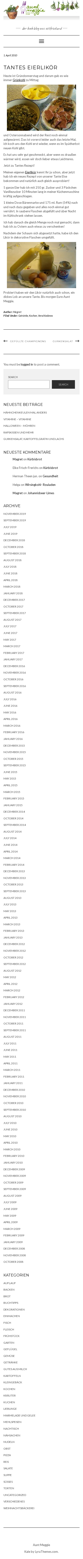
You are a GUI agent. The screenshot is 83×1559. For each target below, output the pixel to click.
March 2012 (11, 990)
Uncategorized (14, 1495)
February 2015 (13, 798)
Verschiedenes (45, 315)
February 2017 (13, 653)
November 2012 (14, 950)
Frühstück (11, 1336)
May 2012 (9, 977)
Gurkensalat (63, 341)
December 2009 (14, 1169)
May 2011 (9, 1056)
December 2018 (14, 540)
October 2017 (13, 606)
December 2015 (14, 745)
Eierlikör (30, 172)
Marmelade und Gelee (19, 1415)
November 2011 (14, 1017)
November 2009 (14, 1175)
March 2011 (11, 1070)
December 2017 (14, 599)
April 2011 (10, 1063)
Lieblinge (10, 1408)
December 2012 (14, 944)
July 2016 (9, 699)
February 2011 (13, 1076)
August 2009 (12, 1195)
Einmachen (11, 1316)
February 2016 (13, 732)
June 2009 (10, 1209)
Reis (6, 1462)
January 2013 (13, 937)
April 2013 (10, 917)
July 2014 (9, 838)
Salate (8, 1468)
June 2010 (10, 1129)
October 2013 (13, 884)
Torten (8, 1488)
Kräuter (9, 1395)
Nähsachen (11, 1435)
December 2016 (14, 666)
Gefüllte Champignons (28, 341)
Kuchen (9, 1402)
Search (13, 377)
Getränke (23, 315)
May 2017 (9, 639)
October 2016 (13, 679)
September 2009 (14, 1189)
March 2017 (11, 646)
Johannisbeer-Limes (40, 493)
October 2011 (13, 1023)
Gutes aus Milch (15, 1369)
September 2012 (14, 964)
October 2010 (13, 1103)
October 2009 (13, 1182)
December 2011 (14, 1010)
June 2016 (10, 705)
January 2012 (13, 1003)
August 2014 (12, 831)
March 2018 (11, 586)
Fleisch (8, 1329)
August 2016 (12, 692)
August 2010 (12, 1116)
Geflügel (10, 1349)
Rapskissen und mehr (18, 432)
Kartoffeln (12, 1376)
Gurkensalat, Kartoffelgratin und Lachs (33, 439)
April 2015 (10, 785)
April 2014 (10, 851)
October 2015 (13, 758)
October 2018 (13, 547)
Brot (7, 1296)
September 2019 (14, 520)
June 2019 (10, 533)
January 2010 (13, 1162)
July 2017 (9, 626)
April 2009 (10, 1222)
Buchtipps (10, 1302)
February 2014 (13, 864)
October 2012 (13, 957)
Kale (27, 1551)
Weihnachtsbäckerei (18, 1508)
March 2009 (11, 1229)
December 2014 (14, 811)
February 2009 (13, 1235)
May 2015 (9, 778)
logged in (27, 364)
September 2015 (14, 765)
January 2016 (13, 739)
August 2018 (12, 560)
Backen (9, 1289)
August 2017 (12, 619)
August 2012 (12, 970)
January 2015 (13, 805)
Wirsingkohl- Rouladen (40, 485)
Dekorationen (14, 1309)
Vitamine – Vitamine (17, 419)
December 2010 (14, 1089)
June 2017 (10, 633)
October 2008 (13, 1261)
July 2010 (9, 1123)
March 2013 (11, 924)
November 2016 (14, 672)
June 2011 (10, 1050)
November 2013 (14, 878)
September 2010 (14, 1109)
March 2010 (11, 1149)
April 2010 (10, 1142)
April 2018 (10, 580)
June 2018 (10, 573)
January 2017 (13, 659)
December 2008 (14, 1248)
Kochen (33, 315)
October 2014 (13, 818)
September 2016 (14, 686)
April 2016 (10, 719)
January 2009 (13, 1242)
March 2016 (11, 725)
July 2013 (9, 904)
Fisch (7, 1322)
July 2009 (9, 1202)
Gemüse (9, 1356)
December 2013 (14, 871)
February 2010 (13, 1156)
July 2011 (9, 1043)
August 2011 (12, 1036)
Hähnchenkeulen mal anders (25, 412)
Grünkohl (19, 80)
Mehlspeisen (12, 1422)
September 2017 (14, 613)
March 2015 (11, 792)
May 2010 (9, 1136)
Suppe (7, 1475)
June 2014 (10, 844)
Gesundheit (50, 476)
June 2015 (10, 772)
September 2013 (14, 891)
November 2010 (14, 1096)
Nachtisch (11, 1428)
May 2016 (9, 712)
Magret (17, 311)
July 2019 (9, 527)
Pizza (7, 1455)
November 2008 (14, 1255)
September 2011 (14, 1030)
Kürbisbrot (34, 459)
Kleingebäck (12, 1382)
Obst (7, 1448)
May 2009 (9, 1215)
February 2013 (13, 930)
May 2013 (9, 911)
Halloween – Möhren (19, 425)
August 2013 (12, 898)
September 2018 (14, 553)
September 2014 (14, 825)
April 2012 (10, 984)
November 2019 (14, 513)
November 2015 (14, 752)
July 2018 (9, 566)
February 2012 (13, 997)
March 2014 (11, 858)
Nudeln (9, 1442)
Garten (8, 1342)
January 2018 (13, 593)
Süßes (8, 1481)
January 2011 (13, 1083)
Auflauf (9, 1283)
